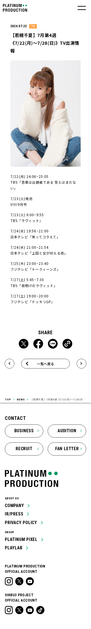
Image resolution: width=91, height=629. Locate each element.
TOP (8, 399)
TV (33, 26)
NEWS (21, 399)
